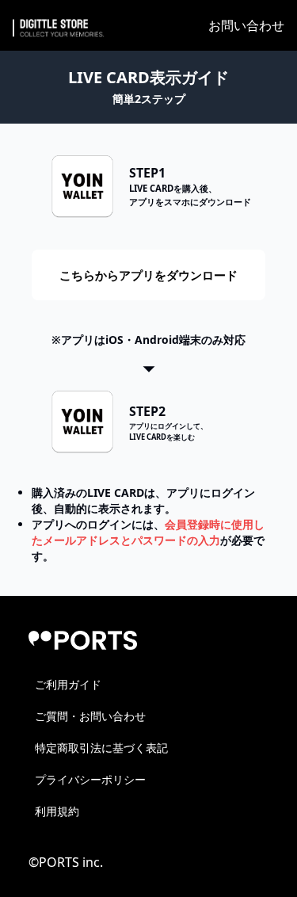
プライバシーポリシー (90, 779)
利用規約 (57, 811)
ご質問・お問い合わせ (90, 715)
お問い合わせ (246, 25)
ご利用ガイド (68, 684)
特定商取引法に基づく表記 (101, 747)
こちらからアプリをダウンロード (148, 275)
